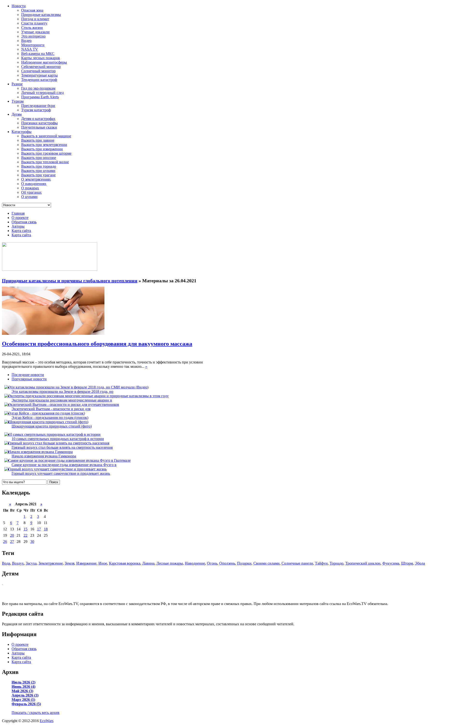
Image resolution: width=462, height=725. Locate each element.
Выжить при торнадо (38, 166)
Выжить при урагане (38, 175)
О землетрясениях (36, 179)
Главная (18, 213)
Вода (6, 563)
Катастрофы (22, 132)
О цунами (29, 197)
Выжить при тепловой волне (45, 162)
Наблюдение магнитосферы (44, 62)
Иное (102, 563)
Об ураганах (31, 192)
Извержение (86, 563)
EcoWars (46, 721)
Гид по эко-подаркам (38, 88)
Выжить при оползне (38, 158)
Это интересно (33, 36)
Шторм (407, 563)
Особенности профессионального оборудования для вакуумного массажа (97, 344)
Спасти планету (34, 23)
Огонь (212, 563)
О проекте (20, 218)
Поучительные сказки (39, 127)
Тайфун (321, 563)
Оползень (227, 563)
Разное (17, 84)
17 (39, 529)
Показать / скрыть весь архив (35, 713)
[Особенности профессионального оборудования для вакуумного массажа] (53, 333)
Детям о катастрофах (38, 119)
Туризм (18, 101)
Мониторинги (33, 45)
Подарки (244, 563)
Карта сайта (21, 231)
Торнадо (336, 563)
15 (25, 529)
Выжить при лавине (37, 140)
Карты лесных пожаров (40, 58)
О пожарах (30, 188)
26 (5, 542)
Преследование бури (38, 106)
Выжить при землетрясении (44, 145)
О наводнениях (33, 184)
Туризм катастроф (36, 110)
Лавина (148, 563)
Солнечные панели (297, 563)
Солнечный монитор (38, 71)
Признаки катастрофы (39, 123)
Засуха (31, 563)
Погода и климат (35, 19)
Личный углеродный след (42, 93)
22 (25, 535)
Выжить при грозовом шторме (46, 153)
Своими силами (266, 563)
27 (12, 542)
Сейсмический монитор (41, 67)
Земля (69, 563)
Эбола (420, 563)
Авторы (18, 226)
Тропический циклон (362, 563)
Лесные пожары (169, 563)
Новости (19, 6)
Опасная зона (32, 10)
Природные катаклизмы (41, 15)
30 (32, 542)
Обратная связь (24, 222)
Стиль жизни (32, 28)
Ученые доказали (35, 32)
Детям (17, 114)
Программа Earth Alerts (40, 97)
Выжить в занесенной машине (46, 136)
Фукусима (390, 563)
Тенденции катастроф (39, 80)
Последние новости (28, 375)
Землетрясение (50, 563)
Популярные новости (29, 379)
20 (12, 535)
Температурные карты (39, 75)
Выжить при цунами (38, 171)
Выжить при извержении (42, 149)
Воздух (18, 563)
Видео (26, 41)
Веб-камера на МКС (37, 54)
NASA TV (29, 49)
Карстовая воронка (124, 563)
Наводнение (195, 563)
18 (46, 529)
